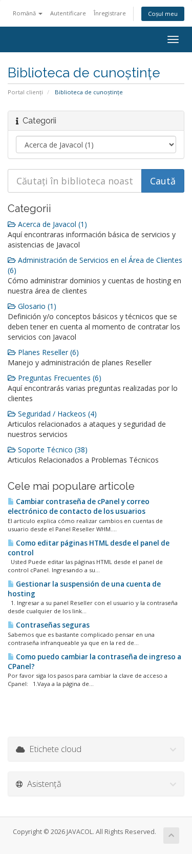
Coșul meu (163, 13)
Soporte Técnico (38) (52, 449)
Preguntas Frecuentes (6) (58, 378)
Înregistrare (110, 13)
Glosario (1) (36, 306)
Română (25, 13)
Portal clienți (25, 92)
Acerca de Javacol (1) (51, 224)
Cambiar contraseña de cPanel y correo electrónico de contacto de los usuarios (79, 506)
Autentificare (68, 13)
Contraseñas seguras (52, 625)
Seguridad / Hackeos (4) (56, 414)
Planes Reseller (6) (47, 352)
